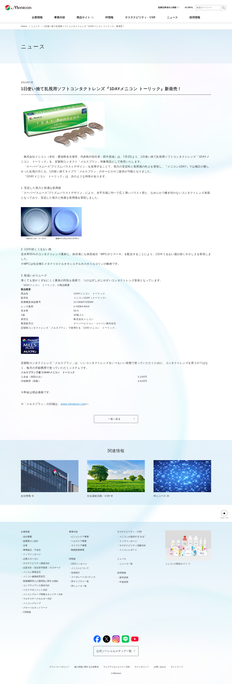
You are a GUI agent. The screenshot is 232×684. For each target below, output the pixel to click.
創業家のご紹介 (31, 541)
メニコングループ (32, 603)
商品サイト (83, 17)
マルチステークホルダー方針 (37, 598)
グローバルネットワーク (35, 607)
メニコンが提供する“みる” (132, 536)
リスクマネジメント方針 (35, 590)
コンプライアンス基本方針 (36, 585)
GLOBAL (189, 7)
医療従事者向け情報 (167, 7)
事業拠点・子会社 (32, 550)
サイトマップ (177, 667)
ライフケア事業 (79, 545)
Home (24, 26)
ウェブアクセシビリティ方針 (116, 667)
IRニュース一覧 (79, 586)
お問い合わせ (160, 667)
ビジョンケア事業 (80, 536)
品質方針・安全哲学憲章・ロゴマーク (42, 567)
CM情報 (27, 612)
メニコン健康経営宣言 (34, 576)
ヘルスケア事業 (79, 541)
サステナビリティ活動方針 (132, 545)
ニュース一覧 (126, 563)
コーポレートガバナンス (83, 577)
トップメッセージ (32, 554)
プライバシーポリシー (59, 667)
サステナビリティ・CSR (140, 17)
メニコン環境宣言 (32, 572)
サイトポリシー (142, 667)
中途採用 (123, 582)
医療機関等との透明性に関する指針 (40, 581)
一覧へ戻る (114, 419)
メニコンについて (80, 568)
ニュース (172, 17)
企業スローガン (31, 559)
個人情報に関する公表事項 (86, 667)
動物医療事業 (77, 550)
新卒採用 (123, 577)
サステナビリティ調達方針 (36, 563)
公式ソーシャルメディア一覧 (114, 651)
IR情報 (109, 17)
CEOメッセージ (79, 563)
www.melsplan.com (73, 404)
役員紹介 (75, 572)
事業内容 (59, 17)
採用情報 (194, 17)
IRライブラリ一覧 (80, 581)
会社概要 (27, 536)
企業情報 (37, 17)
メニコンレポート (128, 550)
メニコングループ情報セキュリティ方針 (43, 594)
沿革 (25, 545)
